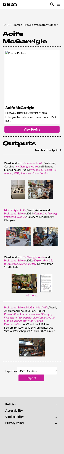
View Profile (32, 129)
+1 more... (32, 295)
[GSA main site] (10, 4)
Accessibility (14, 410)
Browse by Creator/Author (39, 24)
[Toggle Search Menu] (52, 4)
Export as (11, 371)
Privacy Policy (14, 422)
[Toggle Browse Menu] (58, 4)
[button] (31, 378)
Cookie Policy (14, 416)
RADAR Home (11, 24)
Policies (10, 404)
